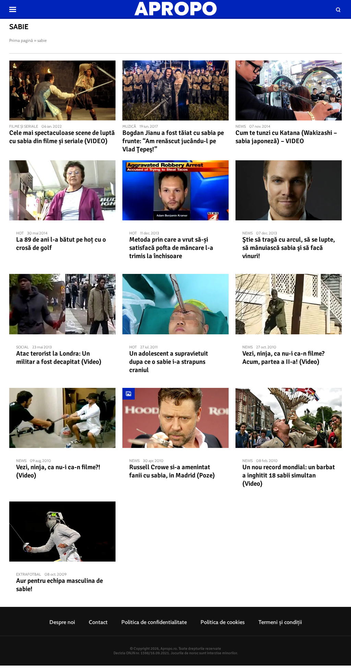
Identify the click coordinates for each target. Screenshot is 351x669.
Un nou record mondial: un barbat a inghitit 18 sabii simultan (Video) (288, 475)
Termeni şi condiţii (280, 622)
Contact (98, 622)
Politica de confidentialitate (154, 622)
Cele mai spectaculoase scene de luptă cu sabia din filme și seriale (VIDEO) (62, 137)
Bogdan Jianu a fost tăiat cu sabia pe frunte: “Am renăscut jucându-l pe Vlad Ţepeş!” (173, 141)
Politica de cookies (223, 622)
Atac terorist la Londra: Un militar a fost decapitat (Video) (58, 357)
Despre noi (62, 622)
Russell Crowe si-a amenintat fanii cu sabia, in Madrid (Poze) (172, 471)
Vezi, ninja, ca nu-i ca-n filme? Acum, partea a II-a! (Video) (283, 357)
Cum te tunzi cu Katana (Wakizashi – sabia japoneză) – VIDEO (286, 137)
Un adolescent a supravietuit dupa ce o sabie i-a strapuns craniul (168, 361)
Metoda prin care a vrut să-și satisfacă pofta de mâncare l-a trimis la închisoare (171, 247)
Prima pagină (21, 40)
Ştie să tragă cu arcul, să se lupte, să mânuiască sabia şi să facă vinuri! (288, 247)
